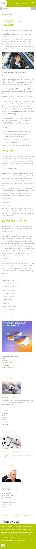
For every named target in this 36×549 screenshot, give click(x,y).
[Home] (3, 3)
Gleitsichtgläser (8, 280)
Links (3, 415)
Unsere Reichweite (7, 411)
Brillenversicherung (9, 306)
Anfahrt (4, 420)
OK (3, 545)
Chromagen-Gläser (9, 293)
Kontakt (4, 417)
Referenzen (5, 413)
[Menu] (33, 3)
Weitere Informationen (23, 540)
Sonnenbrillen (7, 300)
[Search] (33, 8)
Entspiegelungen (8, 310)
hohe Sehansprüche (9, 290)
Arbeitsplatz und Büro (10, 287)
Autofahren (7, 284)
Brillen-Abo (6, 303)
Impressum (5, 424)
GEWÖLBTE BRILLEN (8, 297)
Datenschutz (5, 422)
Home (3, 14)
